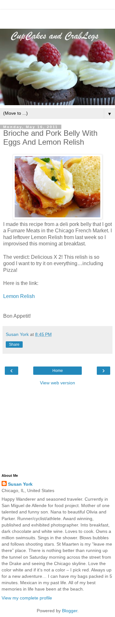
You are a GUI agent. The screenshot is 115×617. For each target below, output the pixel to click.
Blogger (69, 610)
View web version (57, 382)
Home (57, 370)
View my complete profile (27, 597)
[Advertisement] (57, 17)
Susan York (20, 484)
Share (14, 344)
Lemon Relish (19, 296)
